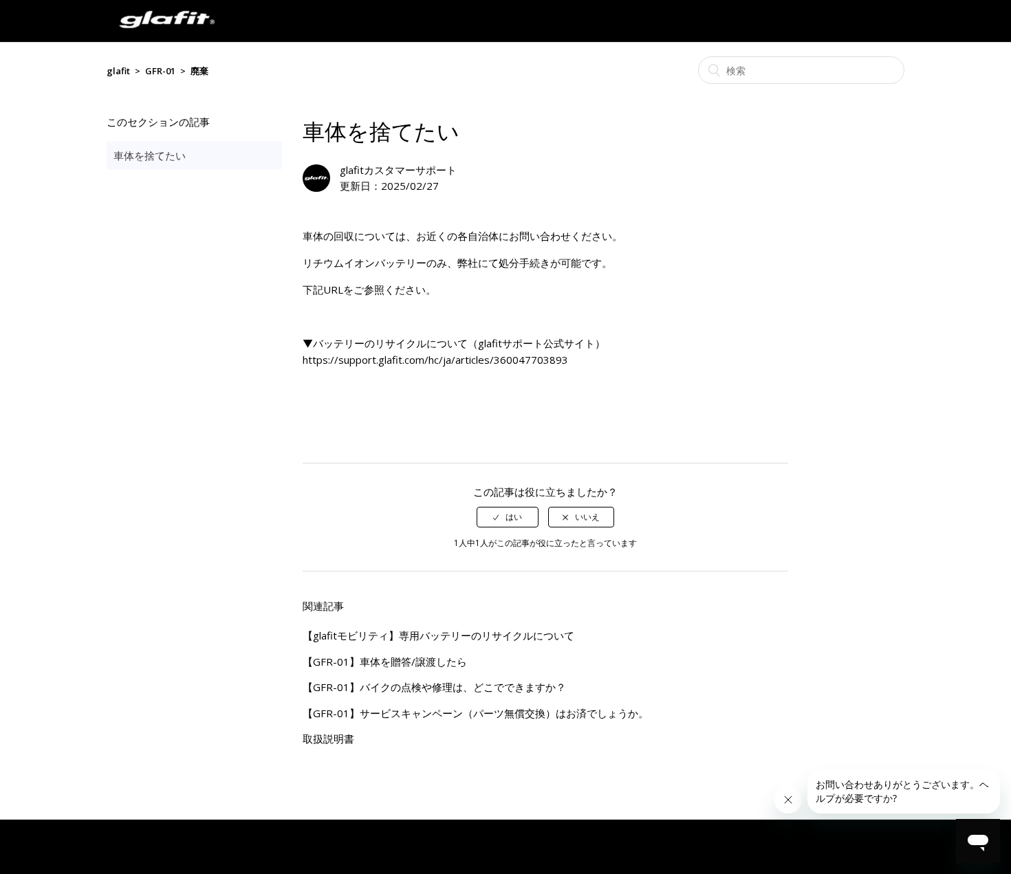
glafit (118, 71)
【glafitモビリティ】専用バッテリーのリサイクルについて (438, 635)
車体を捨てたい (149, 155)
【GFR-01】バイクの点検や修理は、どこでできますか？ (434, 687)
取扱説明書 (328, 738)
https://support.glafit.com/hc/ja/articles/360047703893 (435, 360)
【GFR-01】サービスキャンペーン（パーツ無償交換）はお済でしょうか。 (476, 713)
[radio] (508, 517)
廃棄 (199, 71)
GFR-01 (160, 71)
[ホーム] (167, 34)
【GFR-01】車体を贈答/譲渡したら (385, 661)
